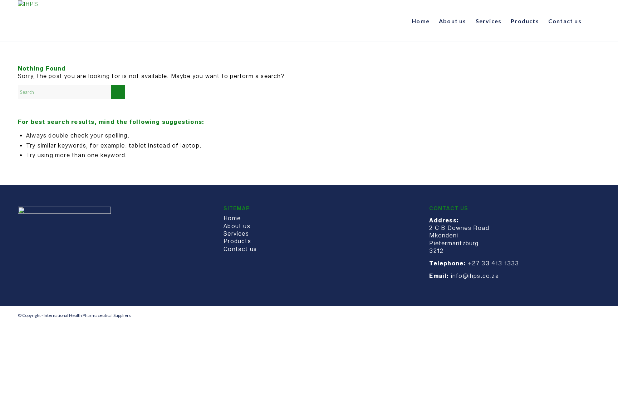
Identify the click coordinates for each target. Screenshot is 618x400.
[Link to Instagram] (594, 315)
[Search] (593, 21)
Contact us (240, 249)
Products (237, 241)
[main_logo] (28, 21)
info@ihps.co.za (475, 276)
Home (232, 218)
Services (236, 233)
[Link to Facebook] (584, 315)
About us (237, 226)
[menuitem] (420, 21)
